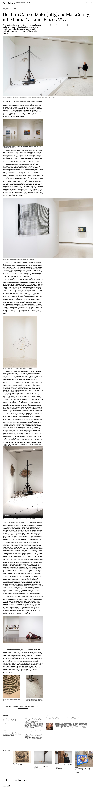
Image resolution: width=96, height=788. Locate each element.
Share (15, 8)
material (58, 25)
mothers (64, 25)
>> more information (23, 708)
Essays (4, 8)
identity (53, 25)
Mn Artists (9, 3)
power (69, 25)
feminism (48, 25)
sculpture (75, 25)
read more (84, 727)
